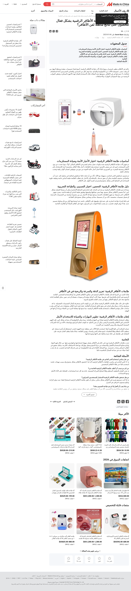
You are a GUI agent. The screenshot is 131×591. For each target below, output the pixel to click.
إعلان (89, 576)
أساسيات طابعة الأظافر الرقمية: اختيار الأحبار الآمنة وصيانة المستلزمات (103, 49)
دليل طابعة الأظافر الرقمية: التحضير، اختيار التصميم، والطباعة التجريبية (103, 51)
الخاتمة (124, 59)
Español (69, 578)
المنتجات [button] (99, 4)
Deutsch (106, 578)
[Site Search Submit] (47, 4)
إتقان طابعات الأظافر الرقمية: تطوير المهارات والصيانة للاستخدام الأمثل (103, 56)
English (63, 578)
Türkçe (31, 578)
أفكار (33, 576)
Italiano (100, 578)
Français (83, 578)
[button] (53, 4)
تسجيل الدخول (36, 4)
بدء (92, 11)
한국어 (8, 578)
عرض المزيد (120, 22)
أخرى (33, 11)
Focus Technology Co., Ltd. (71, 582)
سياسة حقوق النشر (122, 407)
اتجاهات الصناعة (79, 11)
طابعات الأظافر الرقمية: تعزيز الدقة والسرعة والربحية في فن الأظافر (103, 54)
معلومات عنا (96, 576)
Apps (15, 4)
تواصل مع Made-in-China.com (56, 576)
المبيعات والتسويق (47, 11)
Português (76, 578)
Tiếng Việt (38, 578)
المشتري (24, 4)
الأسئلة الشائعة (122, 61)
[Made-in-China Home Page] (118, 4)
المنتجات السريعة (41, 576)
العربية (56, 578)
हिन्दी (19, 578)
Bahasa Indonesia (48, 578)
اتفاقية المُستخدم (81, 576)
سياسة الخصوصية (70, 576)
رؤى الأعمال (120, 10)
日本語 (13, 578)
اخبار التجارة (103, 11)
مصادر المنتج (63, 11)
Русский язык (92, 578)
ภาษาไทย (24, 578)
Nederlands (114, 578)
